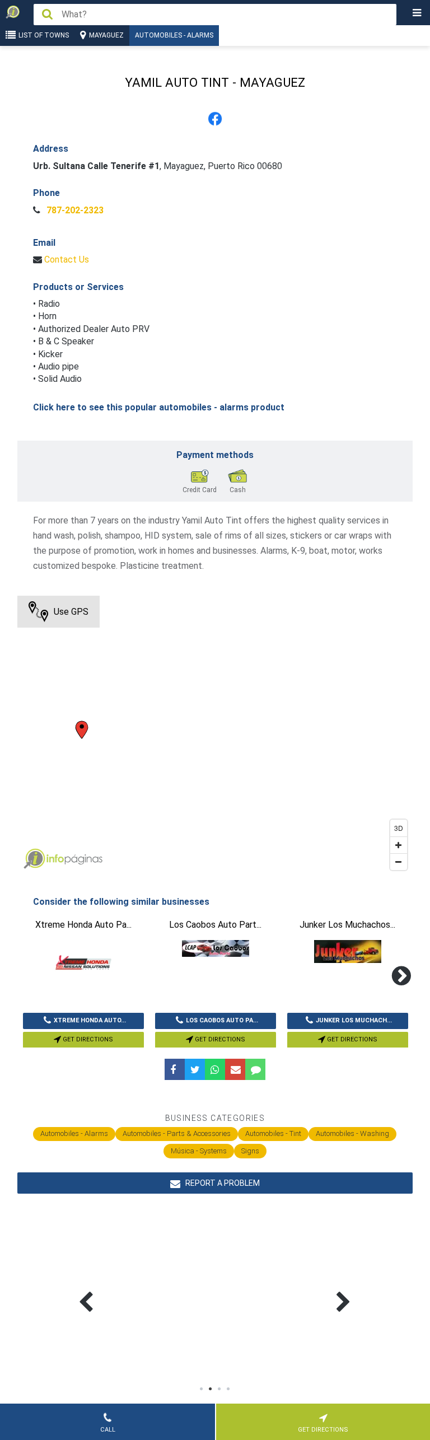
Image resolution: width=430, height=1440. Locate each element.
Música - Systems (199, 1151)
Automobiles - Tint (273, 1133)
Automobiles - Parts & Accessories (177, 1133)
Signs (250, 1151)
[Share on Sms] (255, 1069)
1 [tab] (201, 1389)
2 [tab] (210, 1389)
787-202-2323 (74, 210)
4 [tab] (228, 1389)
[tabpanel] (145, 1289)
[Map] (215, 736)
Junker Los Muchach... (354, 1020)
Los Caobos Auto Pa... (222, 1020)
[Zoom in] (398, 844)
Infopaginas (34, 859)
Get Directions (87, 1039)
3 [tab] (219, 1389)
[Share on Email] (235, 1069)
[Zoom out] (398, 861)
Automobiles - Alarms (174, 35)
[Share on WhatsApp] (215, 1069)
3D (398, 828)
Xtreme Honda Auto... (90, 1020)
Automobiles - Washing (352, 1133)
